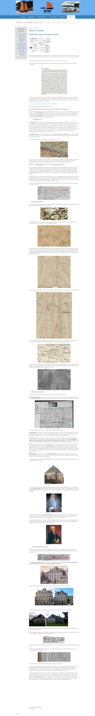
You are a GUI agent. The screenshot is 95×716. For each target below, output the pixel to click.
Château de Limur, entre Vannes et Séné (43, 34)
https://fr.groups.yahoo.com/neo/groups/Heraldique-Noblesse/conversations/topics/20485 (43, 103)
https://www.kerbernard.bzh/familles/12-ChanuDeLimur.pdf (40, 106)
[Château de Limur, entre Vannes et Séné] (40, 45)
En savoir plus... (32, 708)
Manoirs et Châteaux (36, 31)
